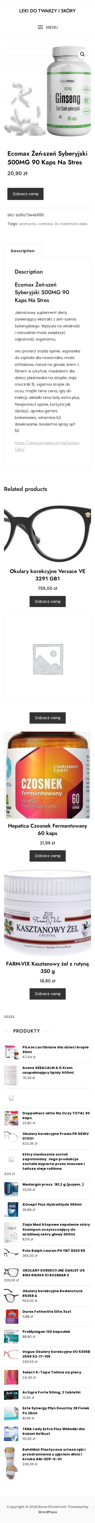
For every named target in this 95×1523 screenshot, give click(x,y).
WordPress (47, 1512)
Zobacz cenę (25, 194)
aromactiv (27, 224)
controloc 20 (48, 224)
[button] (47, 27)
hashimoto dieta (73, 224)
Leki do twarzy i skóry (47, 10)
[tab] (22, 251)
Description (23, 251)
